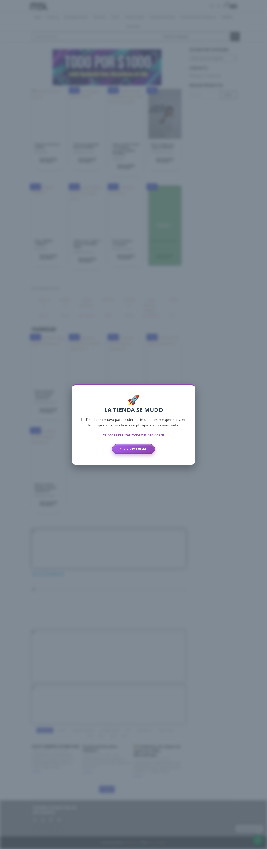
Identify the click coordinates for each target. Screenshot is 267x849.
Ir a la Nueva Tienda (133, 449)
